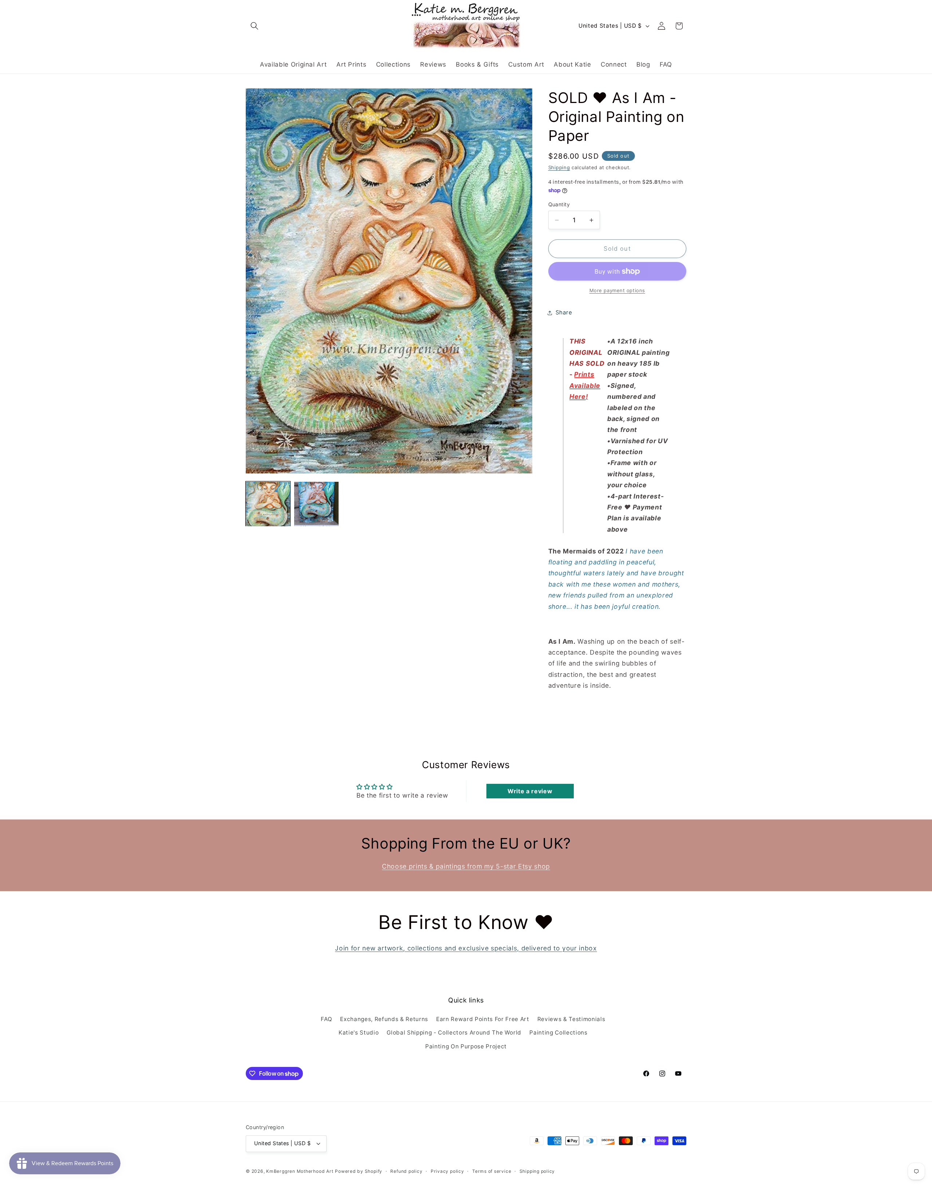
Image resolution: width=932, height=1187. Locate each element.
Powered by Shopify (358, 1171)
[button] (254, 26)
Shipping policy (537, 1171)
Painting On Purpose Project (466, 1046)
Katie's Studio (359, 1032)
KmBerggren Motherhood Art (299, 1171)
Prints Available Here (584, 386)
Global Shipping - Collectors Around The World (454, 1032)
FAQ (326, 1019)
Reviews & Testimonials (571, 1019)
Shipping (559, 168)
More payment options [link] (617, 290)
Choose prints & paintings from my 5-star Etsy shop (466, 866)
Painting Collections (558, 1032)
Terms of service (491, 1171)
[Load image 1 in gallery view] (268, 504)
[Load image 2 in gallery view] (316, 504)
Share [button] (564, 312)
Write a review (530, 791)
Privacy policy (447, 1171)
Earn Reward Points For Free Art (482, 1019)
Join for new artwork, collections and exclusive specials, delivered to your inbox (466, 948)
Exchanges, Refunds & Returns (384, 1019)
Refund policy (406, 1171)
